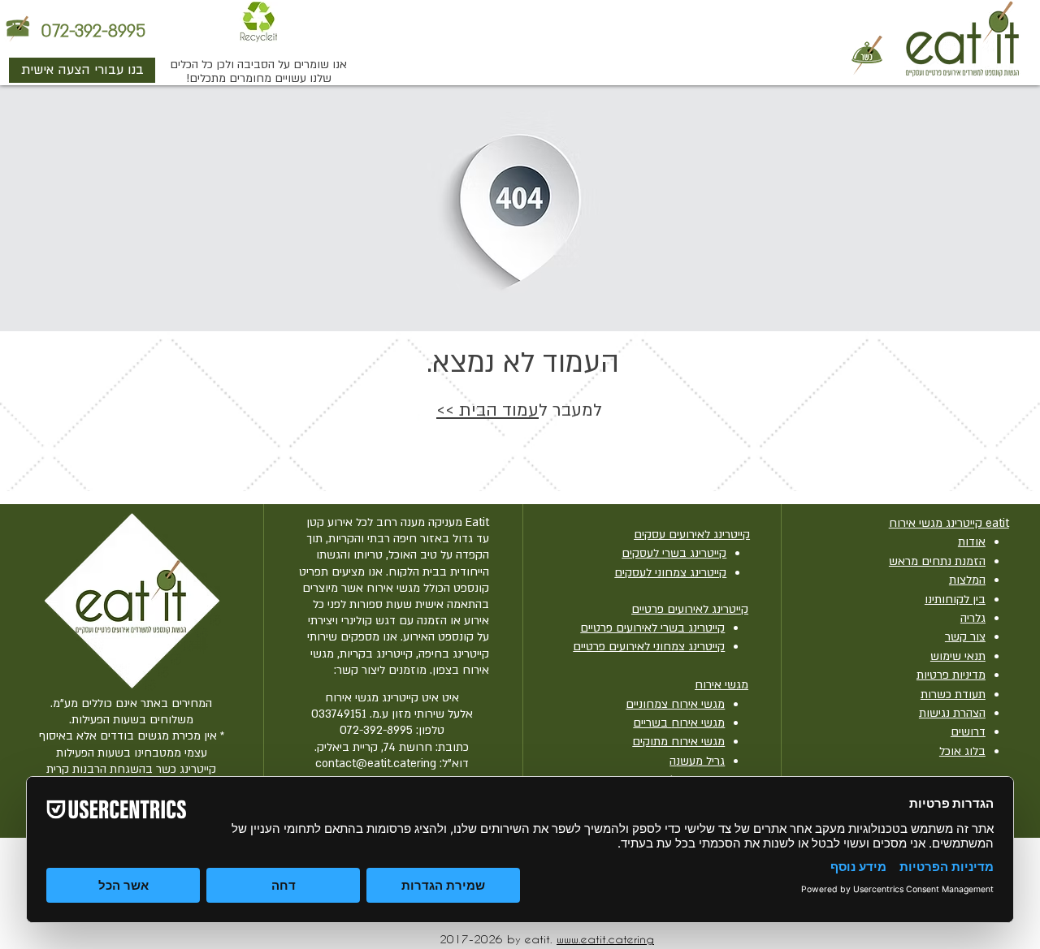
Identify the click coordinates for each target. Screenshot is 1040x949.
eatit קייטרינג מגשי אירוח (949, 523)
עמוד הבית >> (487, 410)
